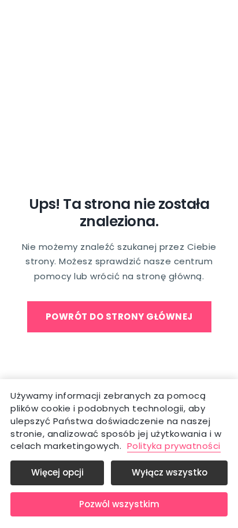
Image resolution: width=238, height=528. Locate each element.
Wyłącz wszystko (169, 472)
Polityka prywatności (174, 446)
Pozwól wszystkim (119, 504)
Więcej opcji (57, 472)
